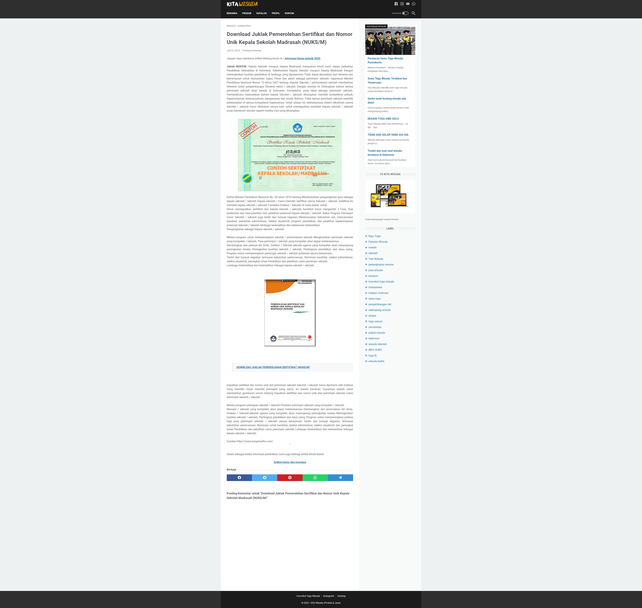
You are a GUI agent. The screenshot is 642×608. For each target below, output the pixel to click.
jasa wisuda (375, 270)
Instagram (328, 596)
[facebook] (239, 477)
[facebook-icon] (396, 4)
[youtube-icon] (407, 4)
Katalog (261, 13)
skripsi (372, 315)
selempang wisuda (379, 310)
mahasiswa (375, 287)
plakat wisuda (376, 332)
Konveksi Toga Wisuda (308, 596)
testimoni (374, 338)
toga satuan (375, 321)
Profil (276, 13)
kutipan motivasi (378, 293)
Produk (246, 13)
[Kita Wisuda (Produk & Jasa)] (244, 4)
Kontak (289, 13)
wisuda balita (376, 361)
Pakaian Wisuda (378, 241)
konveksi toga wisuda (381, 281)
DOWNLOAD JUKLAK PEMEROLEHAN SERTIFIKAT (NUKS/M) (273, 367)
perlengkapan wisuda (381, 264)
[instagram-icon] (402, 4)
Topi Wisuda (375, 258)
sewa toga (374, 298)
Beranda (232, 13)
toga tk (372, 355)
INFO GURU (375, 349)
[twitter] (264, 477)
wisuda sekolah (377, 344)
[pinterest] (289, 477)
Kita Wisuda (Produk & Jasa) (326, 602)
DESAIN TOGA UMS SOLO (383, 118)
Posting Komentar (252, 50)
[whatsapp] (315, 477)
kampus (373, 275)
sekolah (373, 253)
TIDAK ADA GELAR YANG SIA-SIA (388, 134)
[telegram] (340, 477)
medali (372, 247)
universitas (374, 327)
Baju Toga (374, 236)
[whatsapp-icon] (413, 4)
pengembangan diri (379, 304)
